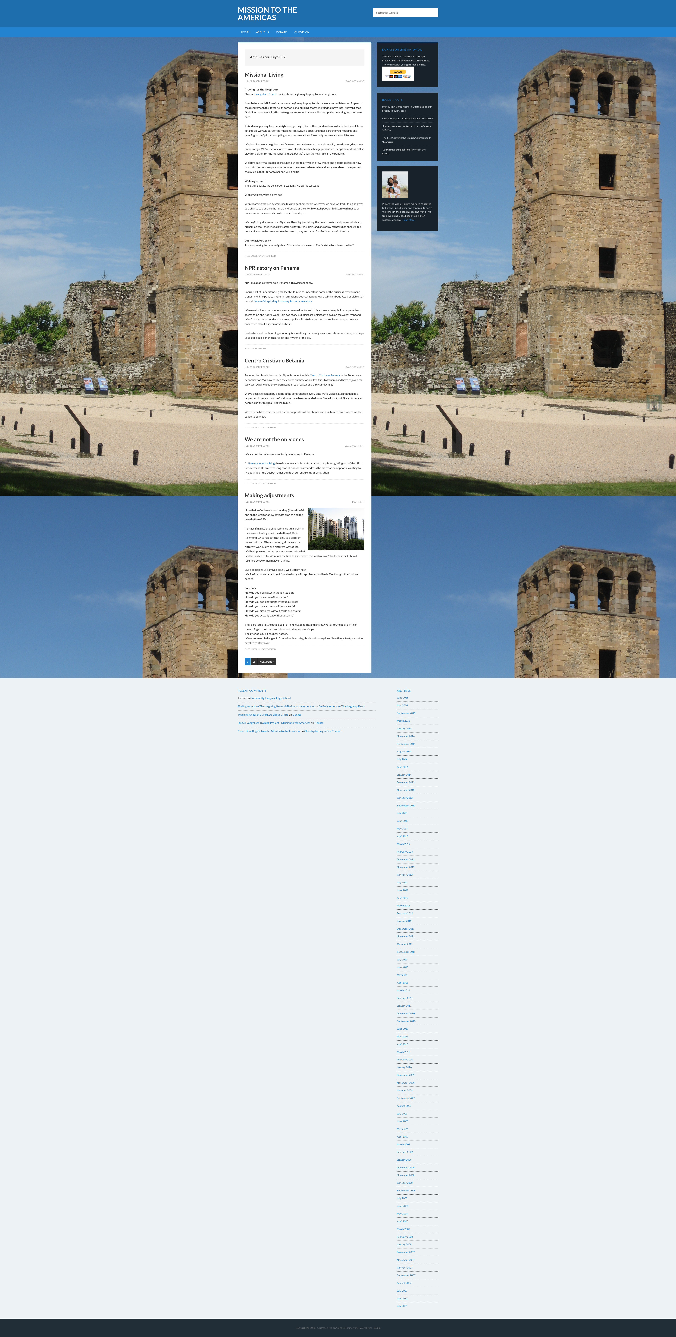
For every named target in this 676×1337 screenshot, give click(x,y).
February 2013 (405, 851)
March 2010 (403, 1051)
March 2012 (403, 905)
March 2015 (403, 720)
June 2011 (402, 967)
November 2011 (406, 936)
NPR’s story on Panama (272, 268)
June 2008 (402, 1205)
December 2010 (406, 1013)
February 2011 (405, 997)
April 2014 (402, 766)
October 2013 (405, 797)
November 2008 (406, 1175)
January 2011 (404, 1005)
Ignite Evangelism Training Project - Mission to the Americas (274, 722)
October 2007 (405, 1267)
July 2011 (402, 959)
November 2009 (406, 1082)
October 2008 (405, 1182)
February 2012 (405, 913)
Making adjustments (269, 495)
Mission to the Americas (267, 13)
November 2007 (406, 1259)
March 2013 (403, 843)
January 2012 (404, 920)
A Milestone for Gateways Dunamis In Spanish (407, 118)
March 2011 (403, 990)
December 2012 (406, 859)
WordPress (366, 1327)
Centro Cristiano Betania (274, 360)
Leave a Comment (354, 81)
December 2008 (406, 1167)
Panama (262, 348)
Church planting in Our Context (323, 731)
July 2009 (402, 1113)
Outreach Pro (324, 1327)
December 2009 (406, 1074)
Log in (377, 1327)
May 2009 (402, 1128)
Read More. (409, 219)
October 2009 (405, 1090)
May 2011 (402, 974)
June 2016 (402, 697)
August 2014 (404, 751)
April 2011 (402, 982)
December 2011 (406, 928)
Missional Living (264, 74)
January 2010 (404, 1067)
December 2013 (406, 782)
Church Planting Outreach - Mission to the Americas (269, 731)
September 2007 (406, 1275)
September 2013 (406, 805)
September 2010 (406, 1021)
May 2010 (402, 1036)
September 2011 (406, 951)
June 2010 (402, 1028)
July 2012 (402, 882)
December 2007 (406, 1252)
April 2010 (402, 1044)
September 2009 (406, 1098)
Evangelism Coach (265, 94)
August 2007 (404, 1282)
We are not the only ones (274, 439)
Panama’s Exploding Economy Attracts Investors (283, 301)
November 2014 (406, 736)
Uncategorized (267, 256)
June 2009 (402, 1121)
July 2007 (402, 1290)
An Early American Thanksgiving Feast (341, 706)
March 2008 (403, 1229)
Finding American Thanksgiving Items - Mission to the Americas (276, 706)
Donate (296, 714)
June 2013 (402, 820)
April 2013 (402, 836)
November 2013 (406, 789)
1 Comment (358, 501)
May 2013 (402, 828)
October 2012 (405, 874)
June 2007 (402, 1298)
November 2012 (406, 867)
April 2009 (402, 1136)
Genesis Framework (347, 1327)
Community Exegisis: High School (270, 698)
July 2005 (402, 1305)
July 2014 (402, 759)
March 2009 (403, 1144)
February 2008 (405, 1236)
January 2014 (404, 774)
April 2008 (402, 1221)
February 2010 (405, 1059)
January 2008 (404, 1244)
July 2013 (402, 813)
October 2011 (405, 944)
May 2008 (402, 1213)
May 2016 (402, 705)
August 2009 (404, 1105)
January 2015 (404, 728)
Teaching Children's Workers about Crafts (263, 714)
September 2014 (406, 743)
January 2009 (404, 1159)
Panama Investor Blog (261, 463)
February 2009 (405, 1151)
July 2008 (402, 1198)
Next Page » (266, 661)
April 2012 (402, 897)
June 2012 (402, 890)
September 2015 (406, 713)
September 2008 (406, 1190)
